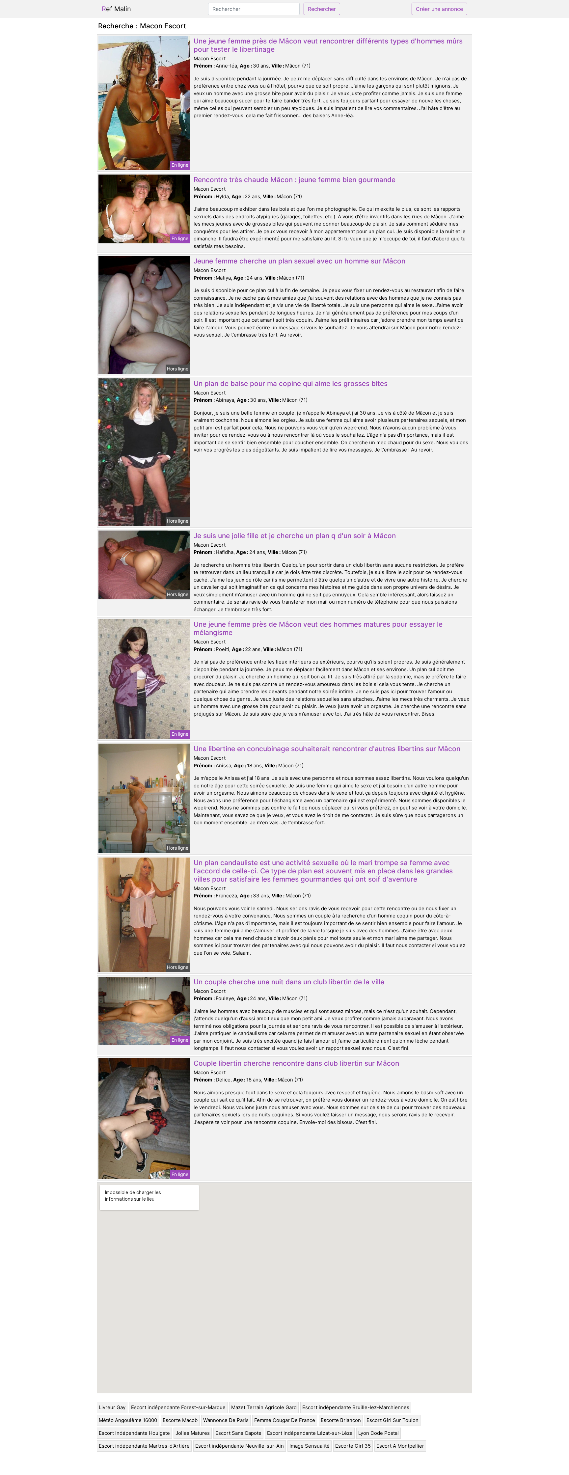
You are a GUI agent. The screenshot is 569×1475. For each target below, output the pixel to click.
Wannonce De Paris (226, 1420)
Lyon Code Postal (378, 1433)
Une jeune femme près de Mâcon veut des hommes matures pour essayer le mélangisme (318, 628)
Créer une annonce (439, 9)
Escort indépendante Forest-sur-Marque (178, 1407)
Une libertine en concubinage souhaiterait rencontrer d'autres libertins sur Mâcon (327, 749)
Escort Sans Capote (238, 1433)
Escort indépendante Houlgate (134, 1433)
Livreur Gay (112, 1407)
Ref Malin (116, 9)
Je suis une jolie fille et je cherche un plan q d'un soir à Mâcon (295, 536)
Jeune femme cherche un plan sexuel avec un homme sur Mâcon (299, 261)
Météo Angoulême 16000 (128, 1420)
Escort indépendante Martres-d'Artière (144, 1446)
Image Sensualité (309, 1446)
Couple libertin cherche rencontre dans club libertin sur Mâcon (296, 1063)
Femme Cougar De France (284, 1420)
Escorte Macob (180, 1420)
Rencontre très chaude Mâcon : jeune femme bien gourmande (294, 180)
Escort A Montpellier (400, 1446)
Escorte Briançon (341, 1420)
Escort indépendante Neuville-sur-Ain (239, 1446)
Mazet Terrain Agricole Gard (264, 1407)
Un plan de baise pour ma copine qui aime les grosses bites (291, 383)
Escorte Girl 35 (353, 1446)
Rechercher (322, 9)
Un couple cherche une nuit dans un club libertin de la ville (289, 982)
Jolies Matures (193, 1433)
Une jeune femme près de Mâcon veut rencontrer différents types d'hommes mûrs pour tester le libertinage (328, 45)
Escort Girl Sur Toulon (392, 1420)
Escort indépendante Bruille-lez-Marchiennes (355, 1407)
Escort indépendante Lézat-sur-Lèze (310, 1433)
